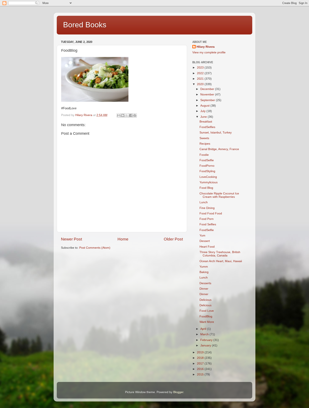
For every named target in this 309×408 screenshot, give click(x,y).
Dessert (204, 241)
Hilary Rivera (206, 46)
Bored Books (84, 24)
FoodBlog (205, 316)
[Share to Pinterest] (135, 115)
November (207, 94)
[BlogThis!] (123, 115)
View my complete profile (209, 52)
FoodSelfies (207, 127)
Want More (206, 321)
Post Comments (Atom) (94, 247)
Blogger (178, 392)
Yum (202, 235)
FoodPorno (206, 165)
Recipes (204, 143)
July (203, 111)
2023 (201, 67)
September (208, 100)
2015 (201, 374)
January (206, 345)
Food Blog (206, 187)
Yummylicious (208, 182)
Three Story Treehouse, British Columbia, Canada (219, 254)
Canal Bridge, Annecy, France (219, 149)
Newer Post (71, 239)
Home (123, 239)
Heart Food (207, 246)
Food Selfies (207, 224)
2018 (201, 357)
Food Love (206, 310)
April (203, 328)
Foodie (204, 154)
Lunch (203, 202)
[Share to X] (127, 115)
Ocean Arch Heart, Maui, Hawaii (220, 261)
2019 (201, 352)
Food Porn (206, 219)
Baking (204, 272)
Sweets (204, 138)
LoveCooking (208, 176)
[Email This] (119, 115)
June (204, 116)
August (205, 105)
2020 (201, 84)
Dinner (203, 288)
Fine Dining (207, 208)
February (206, 340)
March (205, 334)
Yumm (203, 266)
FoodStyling (207, 171)
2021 (201, 78)
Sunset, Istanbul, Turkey (215, 132)
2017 (201, 363)
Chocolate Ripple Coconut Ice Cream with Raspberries (219, 195)
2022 (201, 73)
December (207, 89)
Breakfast (205, 121)
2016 (201, 369)
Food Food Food (210, 213)
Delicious (205, 299)
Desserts (205, 283)
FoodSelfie (206, 160)
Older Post (173, 239)
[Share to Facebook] (131, 115)
